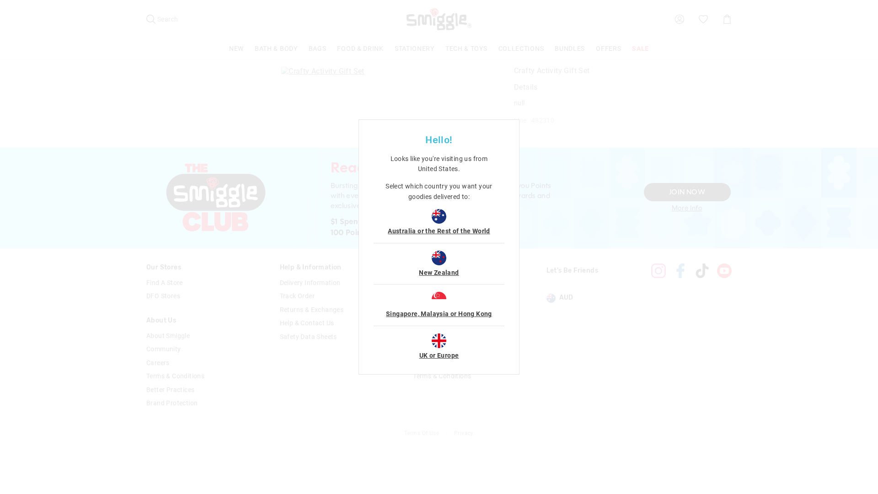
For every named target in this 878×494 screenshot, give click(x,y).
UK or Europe (439, 355)
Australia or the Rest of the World (439, 231)
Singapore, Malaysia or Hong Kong (439, 313)
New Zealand (439, 272)
